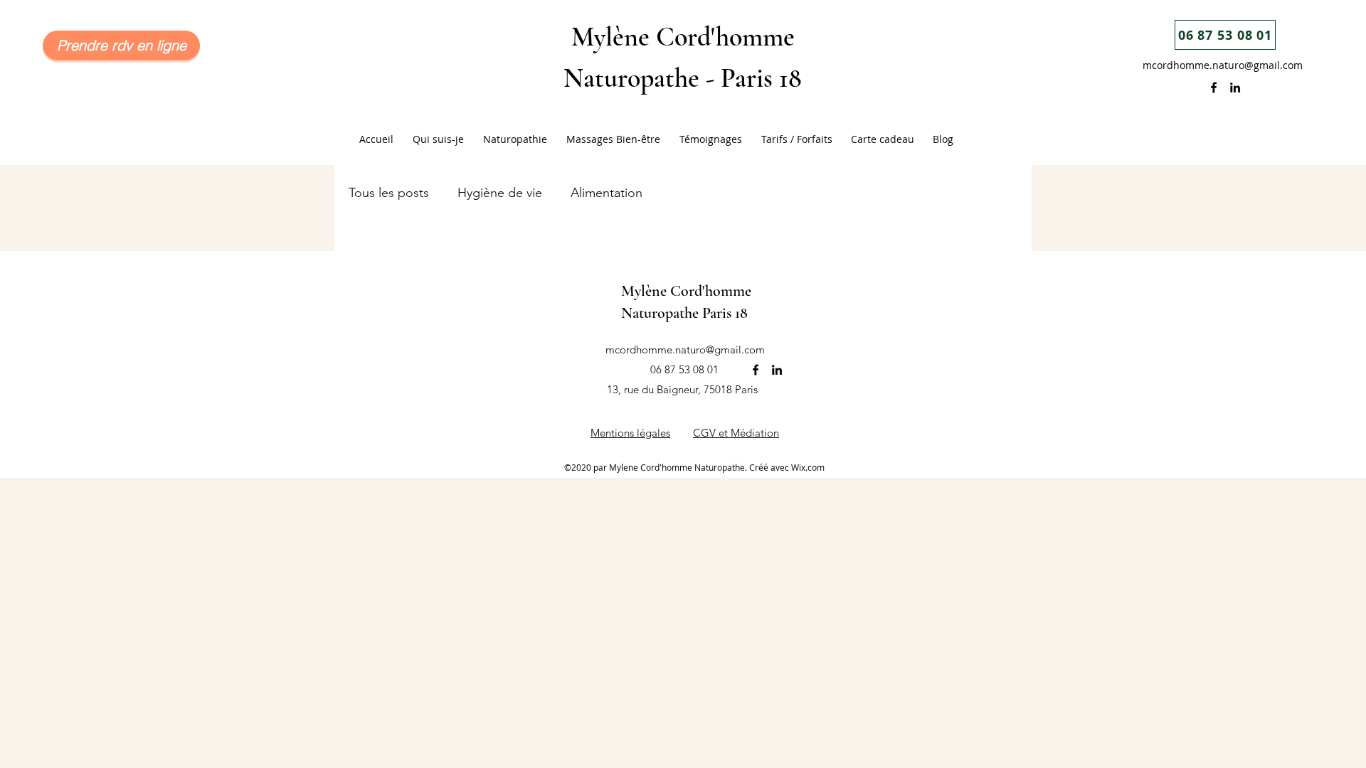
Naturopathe (661, 313)
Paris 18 (761, 78)
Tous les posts (389, 193)
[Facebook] (1214, 87)
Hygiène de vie (499, 193)
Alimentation (606, 193)
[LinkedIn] (1235, 87)
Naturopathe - (642, 78)
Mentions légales (630, 432)
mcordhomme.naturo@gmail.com (1223, 65)
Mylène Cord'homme (683, 37)
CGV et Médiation (736, 432)
